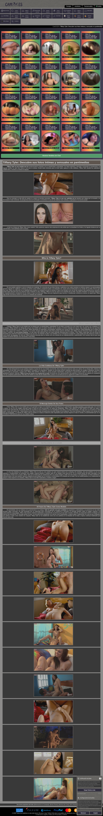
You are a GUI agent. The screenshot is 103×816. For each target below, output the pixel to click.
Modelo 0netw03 (28, 57)
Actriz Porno (53, 804)
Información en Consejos (41, 804)
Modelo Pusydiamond (70, 87)
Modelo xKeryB (28, 87)
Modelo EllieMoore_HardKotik (52, 148)
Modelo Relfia (8, 87)
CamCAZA (56, 26)
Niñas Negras (6, 21)
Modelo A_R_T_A (29, 117)
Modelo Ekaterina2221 (10, 117)
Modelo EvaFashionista (50, 117)
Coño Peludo (6, 15)
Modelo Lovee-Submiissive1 (72, 148)
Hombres (77, 6)
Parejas (68, 6)
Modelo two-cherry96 (50, 57)
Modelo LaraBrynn (9, 57)
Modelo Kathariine (89, 117)
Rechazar (83, 813)
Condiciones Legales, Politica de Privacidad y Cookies (51, 814)
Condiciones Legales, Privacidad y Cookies (89, 808)
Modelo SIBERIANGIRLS (70, 117)
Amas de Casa (6, 10)
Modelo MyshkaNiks (89, 148)
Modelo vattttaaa (88, 87)
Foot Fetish (58, 15)
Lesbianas (16, 21)
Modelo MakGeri (88, 57)
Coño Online (89, 10)
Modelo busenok (28, 148)
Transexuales (88, 6)
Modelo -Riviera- (8, 148)
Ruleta (99, 6)
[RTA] (99, 793)
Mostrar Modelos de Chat (51, 155)
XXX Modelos (74, 804)
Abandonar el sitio (82, 793)
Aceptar (95, 813)
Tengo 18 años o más (89, 790)
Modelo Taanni (68, 57)
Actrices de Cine (63, 804)
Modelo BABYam (48, 87)
